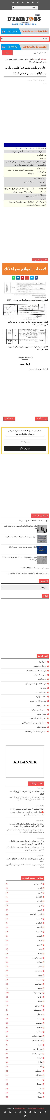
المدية (39, 927)
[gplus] (35, 1112)
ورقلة (39, 1093)
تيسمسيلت (38, 1010)
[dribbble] (20, 1112)
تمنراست (38, 984)
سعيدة (39, 1027)
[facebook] (38, 3)
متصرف (43, 688)
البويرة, (29, 80)
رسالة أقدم (9, 419)
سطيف (39, 1023)
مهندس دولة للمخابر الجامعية (35, 731)
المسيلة (39, 932)
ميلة (40, 1088)
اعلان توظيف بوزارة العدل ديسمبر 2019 (23, 547)
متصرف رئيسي (40, 692)
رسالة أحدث (41, 419)
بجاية (40, 953)
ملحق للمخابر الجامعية (37, 718)
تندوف (39, 988)
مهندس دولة (41, 727)
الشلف (39, 919)
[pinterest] (28, 3)
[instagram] (18, 3)
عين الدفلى (37, 1049)
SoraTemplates (20, 1108)
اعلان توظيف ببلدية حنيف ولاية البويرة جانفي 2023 (27, 300)
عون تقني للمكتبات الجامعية (36, 671)
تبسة (40, 975)
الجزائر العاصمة (36, 914)
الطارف (39, 923)
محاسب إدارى (41, 697)
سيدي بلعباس (37, 1040)
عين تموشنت (37, 1053)
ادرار (40, 893)
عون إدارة (42, 662)
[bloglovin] (25, 1112)
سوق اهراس (37, 1036)
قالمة (40, 1067)
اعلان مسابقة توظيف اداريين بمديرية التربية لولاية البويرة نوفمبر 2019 (28, 323)
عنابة (40, 1045)
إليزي (40, 888)
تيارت (40, 997)
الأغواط (39, 897)
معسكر (39, 1084)
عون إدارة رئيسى (40, 666)
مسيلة (39, 1080)
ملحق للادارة (41, 714)
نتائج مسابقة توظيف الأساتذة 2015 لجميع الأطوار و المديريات (28, 573)
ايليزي (39, 945)
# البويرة (36, 260)
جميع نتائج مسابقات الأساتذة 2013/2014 (35, 568)
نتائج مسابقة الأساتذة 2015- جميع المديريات (34, 520)
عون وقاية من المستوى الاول (35, 684)
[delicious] (13, 3)
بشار (40, 966)
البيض (39, 910)
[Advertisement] (25, 115)
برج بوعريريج (37, 958)
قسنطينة (38, 1071)
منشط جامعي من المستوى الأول (34, 723)
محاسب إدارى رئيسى (38, 701)
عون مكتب (42, 679)
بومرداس (38, 971)
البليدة (39, 901)
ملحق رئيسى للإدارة (38, 710)
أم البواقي (38, 884)
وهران (39, 1097)
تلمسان (39, 980)
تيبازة (40, 1001)
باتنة (40, 949)
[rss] (23, 3)
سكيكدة (39, 1032)
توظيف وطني (37, 993)
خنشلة (39, 1019)
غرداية (39, 1058)
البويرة (37, 59)
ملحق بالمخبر (41, 705)
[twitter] (33, 3)
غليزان (39, 1062)
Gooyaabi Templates (36, 1108)
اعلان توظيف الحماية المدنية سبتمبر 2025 (27, 809)
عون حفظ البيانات (39, 675)
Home (44, 59)
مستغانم (39, 1075)
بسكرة (39, 962)
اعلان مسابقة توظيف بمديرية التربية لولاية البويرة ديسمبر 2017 (28, 348)
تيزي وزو (38, 1006)
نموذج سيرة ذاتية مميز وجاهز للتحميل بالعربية (21, 536)
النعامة (39, 936)
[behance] (10, 1112)
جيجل (39, 1014)
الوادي (39, 940)
